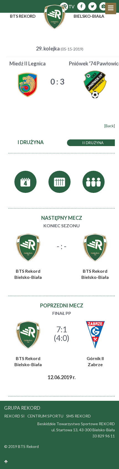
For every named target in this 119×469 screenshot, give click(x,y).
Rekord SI (14, 416)
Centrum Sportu (45, 416)
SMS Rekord (78, 416)
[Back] (109, 125)
